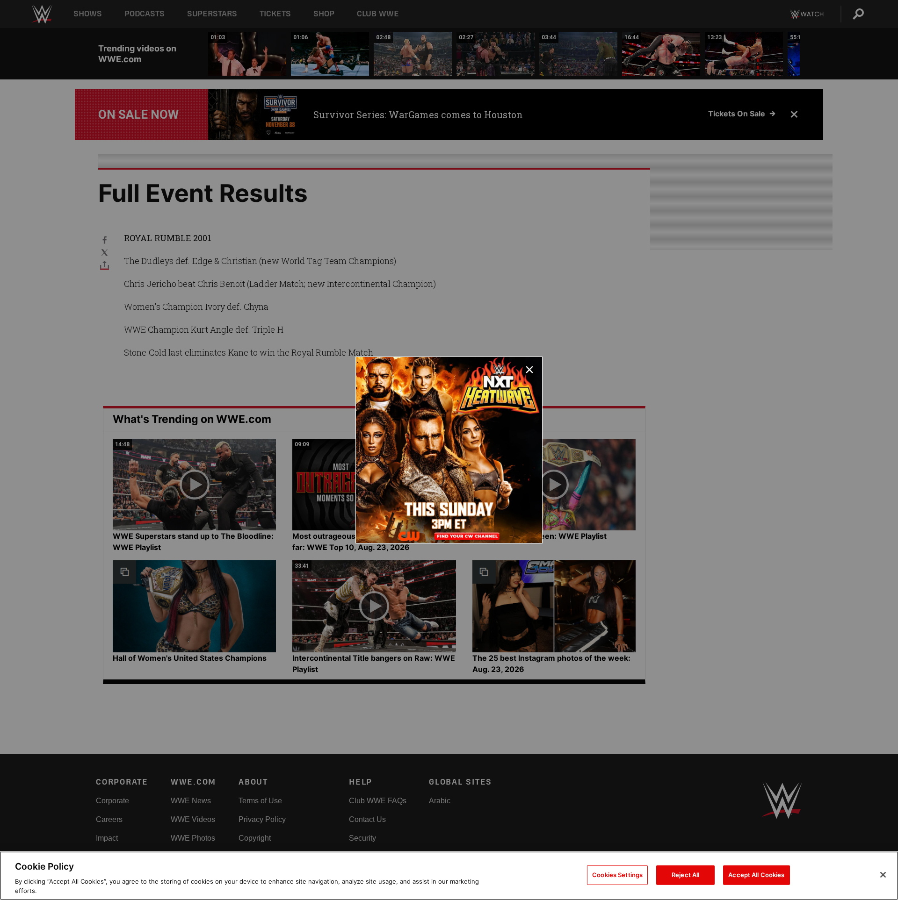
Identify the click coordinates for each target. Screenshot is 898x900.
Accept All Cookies (756, 875)
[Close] (883, 874)
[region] (449, 875)
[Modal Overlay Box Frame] (449, 450)
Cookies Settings (617, 875)
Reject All (685, 875)
